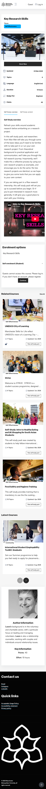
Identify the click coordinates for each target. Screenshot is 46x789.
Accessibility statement (9, 706)
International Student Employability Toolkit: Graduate (22, 548)
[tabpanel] (23, 634)
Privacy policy (6, 708)
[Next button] (26, 580)
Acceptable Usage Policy (10, 703)
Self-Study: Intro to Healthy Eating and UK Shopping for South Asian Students (21, 432)
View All (42, 294)
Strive (8, 378)
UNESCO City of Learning (17, 326)
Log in (40, 4)
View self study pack (33, 344)
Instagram (4, 686)
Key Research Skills (11, 253)
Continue (23, 280)
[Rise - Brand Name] (7, 4)
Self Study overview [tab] (10, 112)
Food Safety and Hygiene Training (21, 486)
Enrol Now (23, 64)
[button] (42, 263)
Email (3, 684)
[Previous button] (20, 580)
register (37, 277)
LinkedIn (4, 689)
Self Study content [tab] (26, 112)
